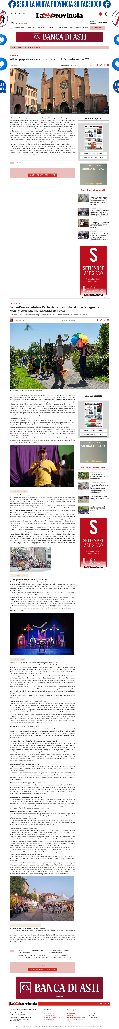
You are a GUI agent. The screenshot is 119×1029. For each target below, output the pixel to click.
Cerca (100, 13)
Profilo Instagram (17, 13)
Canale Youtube (21, 13)
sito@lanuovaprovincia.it (50, 1019)
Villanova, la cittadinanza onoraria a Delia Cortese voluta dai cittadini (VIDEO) (99, 224)
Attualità (36, 47)
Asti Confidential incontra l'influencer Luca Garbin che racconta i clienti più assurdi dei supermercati (99, 213)
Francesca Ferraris (54, 953)
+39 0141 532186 (50, 1013)
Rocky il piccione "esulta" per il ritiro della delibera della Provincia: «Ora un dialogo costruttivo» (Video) (99, 200)
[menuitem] (20, 28)
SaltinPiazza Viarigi (36, 951)
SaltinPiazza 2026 (61, 955)
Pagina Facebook (13, 13)
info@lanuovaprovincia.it (50, 1015)
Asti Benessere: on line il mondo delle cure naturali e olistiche (99, 498)
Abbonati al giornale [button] (92, 157)
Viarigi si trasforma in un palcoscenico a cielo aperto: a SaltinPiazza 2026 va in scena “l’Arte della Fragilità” (99, 488)
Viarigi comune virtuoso (61, 957)
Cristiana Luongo (19, 320)
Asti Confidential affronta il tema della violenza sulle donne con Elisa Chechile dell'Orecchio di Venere (99, 237)
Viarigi (20, 951)
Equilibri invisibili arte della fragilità (33, 957)
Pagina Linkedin (25, 13)
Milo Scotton (25, 953)
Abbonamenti (102, 22)
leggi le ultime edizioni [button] (93, 153)
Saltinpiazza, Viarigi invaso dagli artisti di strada (97, 508)
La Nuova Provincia (22, 47)
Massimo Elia (13, 65)
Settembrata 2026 (21, 23)
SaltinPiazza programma (60, 951)
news (19, 163)
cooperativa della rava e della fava (32, 955)
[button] (105, 14)
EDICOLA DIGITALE (92, 22)
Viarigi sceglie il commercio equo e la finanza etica (97, 476)
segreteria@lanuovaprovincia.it (52, 1017)
